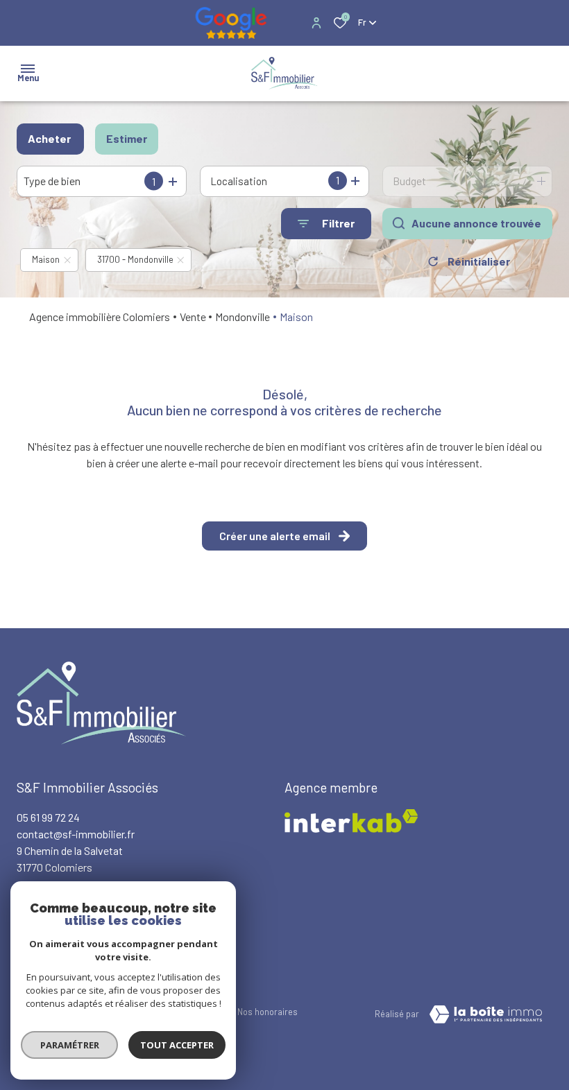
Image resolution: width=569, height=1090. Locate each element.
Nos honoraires (267, 1011)
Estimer (126, 138)
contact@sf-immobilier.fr (76, 833)
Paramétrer (69, 1045)
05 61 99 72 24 (48, 817)
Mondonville (242, 316)
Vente (193, 316)
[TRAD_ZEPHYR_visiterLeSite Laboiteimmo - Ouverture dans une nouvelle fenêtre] (485, 1014)
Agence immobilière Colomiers (99, 316)
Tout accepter (177, 1045)
